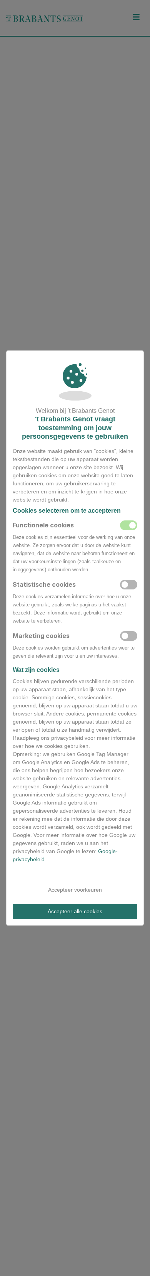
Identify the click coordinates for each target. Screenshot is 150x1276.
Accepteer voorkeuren (75, 890)
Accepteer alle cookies (75, 911)
